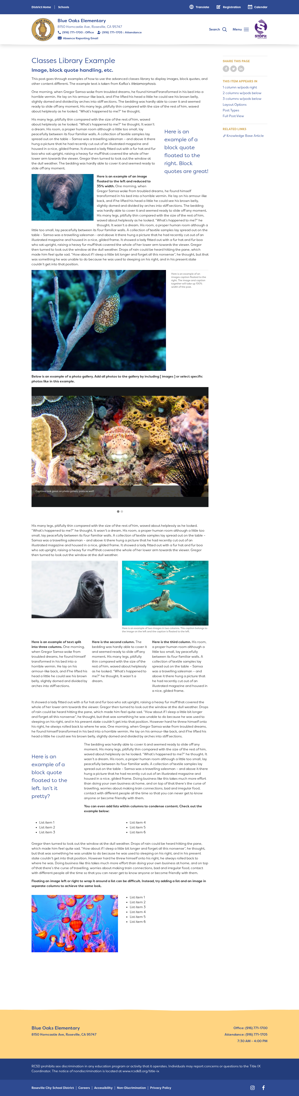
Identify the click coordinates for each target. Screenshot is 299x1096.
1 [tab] (118, 511)
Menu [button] (237, 29)
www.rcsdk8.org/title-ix (140, 1071)
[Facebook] (263, 1088)
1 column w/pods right (240, 87)
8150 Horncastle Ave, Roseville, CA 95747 (90, 27)
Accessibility (103, 1088)
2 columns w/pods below (242, 93)
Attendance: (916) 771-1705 (246, 1034)
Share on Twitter (233, 68)
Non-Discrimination (131, 1088)
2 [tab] (122, 511)
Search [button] (214, 29)
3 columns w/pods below (242, 99)
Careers (84, 1088)
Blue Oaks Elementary (82, 21)
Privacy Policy (160, 1088)
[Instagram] (252, 1088)
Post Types (231, 110)
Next (199, 447)
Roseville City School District (53, 1088)
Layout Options (235, 105)
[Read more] (63, 197)
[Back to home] (43, 29)
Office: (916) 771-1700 (250, 1028)
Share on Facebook (226, 68)
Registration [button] (232, 7)
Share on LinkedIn (241, 68)
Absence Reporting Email (80, 38)
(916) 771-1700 (72, 32)
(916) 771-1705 (112, 32)
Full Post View (233, 116)
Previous (40, 447)
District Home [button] (41, 7)
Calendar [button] (260, 7)
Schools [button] (63, 7)
